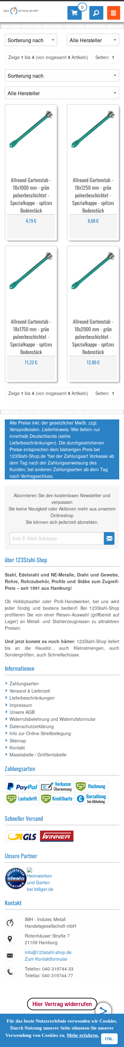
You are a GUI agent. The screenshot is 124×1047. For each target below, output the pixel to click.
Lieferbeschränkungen (32, 698)
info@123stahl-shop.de (48, 952)
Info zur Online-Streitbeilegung (40, 733)
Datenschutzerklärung (32, 726)
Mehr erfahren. (83, 1035)
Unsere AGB (22, 712)
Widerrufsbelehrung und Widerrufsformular (53, 719)
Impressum (21, 705)
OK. (109, 1038)
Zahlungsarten (24, 683)
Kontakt (17, 747)
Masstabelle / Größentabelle (38, 754)
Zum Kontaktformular (46, 959)
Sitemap (18, 740)
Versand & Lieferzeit (30, 691)
